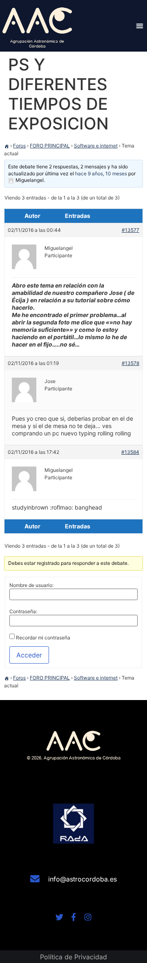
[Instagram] (88, 917)
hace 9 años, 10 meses (101, 173)
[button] (139, 25)
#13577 (130, 230)
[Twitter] (59, 917)
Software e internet (96, 146)
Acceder (29, 655)
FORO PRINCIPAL (50, 146)
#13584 (130, 452)
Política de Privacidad (73, 957)
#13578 (130, 363)
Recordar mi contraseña (43, 637)
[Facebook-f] (74, 917)
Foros (19, 146)
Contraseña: (23, 611)
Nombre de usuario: (31, 585)
